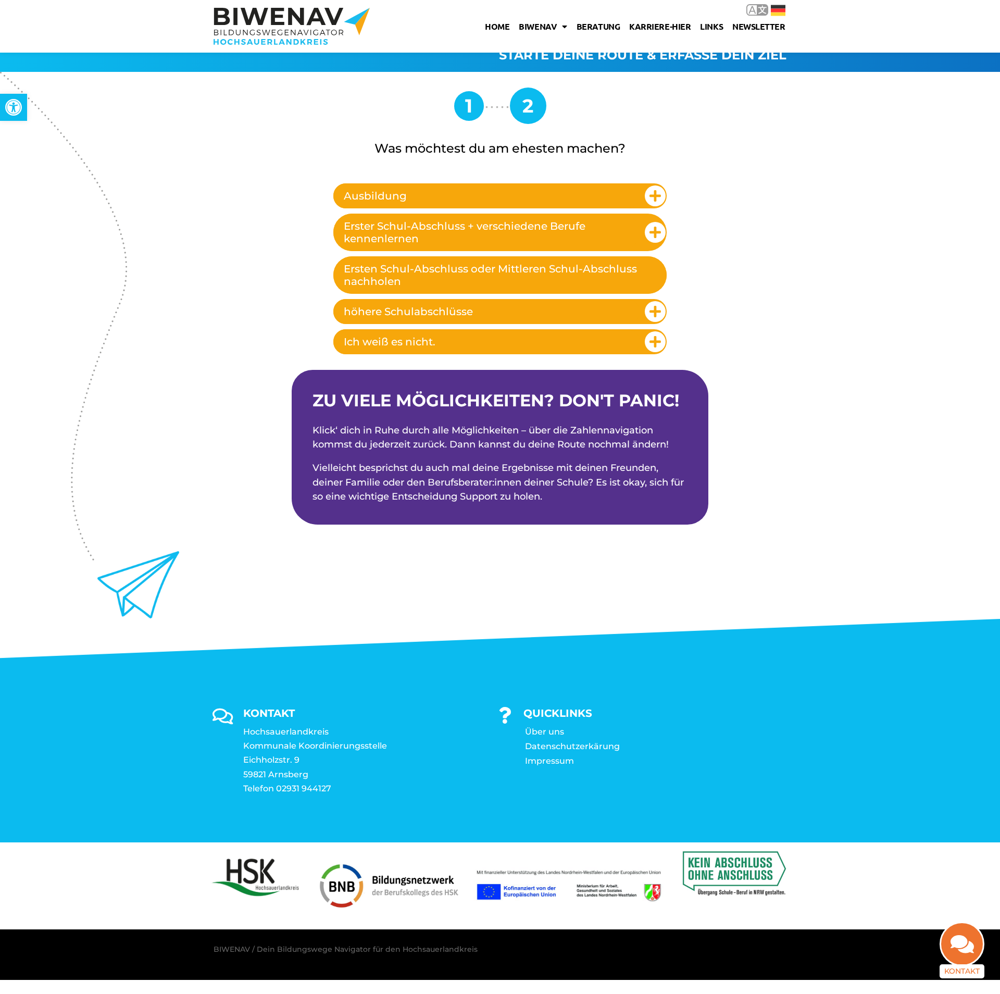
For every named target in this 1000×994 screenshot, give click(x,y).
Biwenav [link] (538, 26)
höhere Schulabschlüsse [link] (408, 311)
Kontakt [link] (962, 971)
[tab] (500, 195)
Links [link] (711, 26)
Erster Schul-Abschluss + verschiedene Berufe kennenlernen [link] (464, 232)
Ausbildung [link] (375, 196)
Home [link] (497, 26)
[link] (13, 107)
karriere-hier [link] (660, 26)
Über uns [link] (544, 732)
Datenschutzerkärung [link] (572, 746)
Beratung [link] (598, 26)
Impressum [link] (549, 761)
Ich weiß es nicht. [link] (389, 342)
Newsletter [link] (758, 26)
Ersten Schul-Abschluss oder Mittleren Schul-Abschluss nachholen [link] (490, 275)
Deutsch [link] (770, 9)
